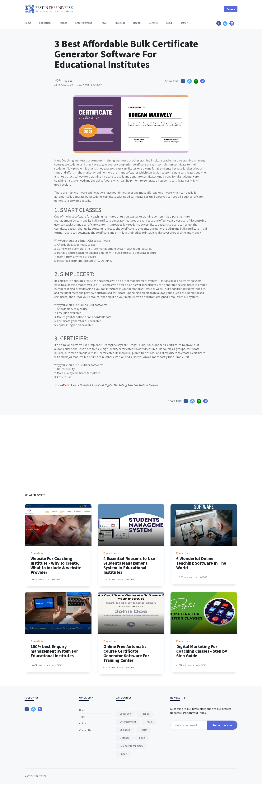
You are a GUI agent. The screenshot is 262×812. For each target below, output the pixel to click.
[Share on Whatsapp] (196, 81)
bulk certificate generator (108, 220)
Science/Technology (131, 746)
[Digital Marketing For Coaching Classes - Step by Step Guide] (204, 613)
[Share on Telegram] (189, 81)
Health (137, 22)
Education (45, 22)
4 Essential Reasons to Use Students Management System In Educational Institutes (129, 565)
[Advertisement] (131, 451)
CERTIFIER (73, 338)
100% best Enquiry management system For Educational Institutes (54, 651)
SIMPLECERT (76, 274)
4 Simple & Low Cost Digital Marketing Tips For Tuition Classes (118, 385)
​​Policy (82, 723)
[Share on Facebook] (183, 81)
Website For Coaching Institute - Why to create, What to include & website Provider (55, 565)
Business (120, 22)
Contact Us (85, 730)
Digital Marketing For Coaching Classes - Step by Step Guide (201, 651)
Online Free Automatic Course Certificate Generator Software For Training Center (126, 653)
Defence (153, 22)
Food (169, 22)
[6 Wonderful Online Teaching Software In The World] (204, 525)
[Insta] (40, 709)
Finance (63, 22)
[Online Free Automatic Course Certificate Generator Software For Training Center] (131, 613)
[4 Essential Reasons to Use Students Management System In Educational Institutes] (131, 525)
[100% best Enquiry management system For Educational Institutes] (58, 613)
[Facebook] (27, 709)
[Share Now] (202, 81)
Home (28, 22)
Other (184, 22)
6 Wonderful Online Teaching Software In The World (201, 563)
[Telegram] (33, 709)
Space (123, 754)
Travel (103, 22)
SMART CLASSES (80, 210)
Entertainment (83, 22)
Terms (82, 716)
